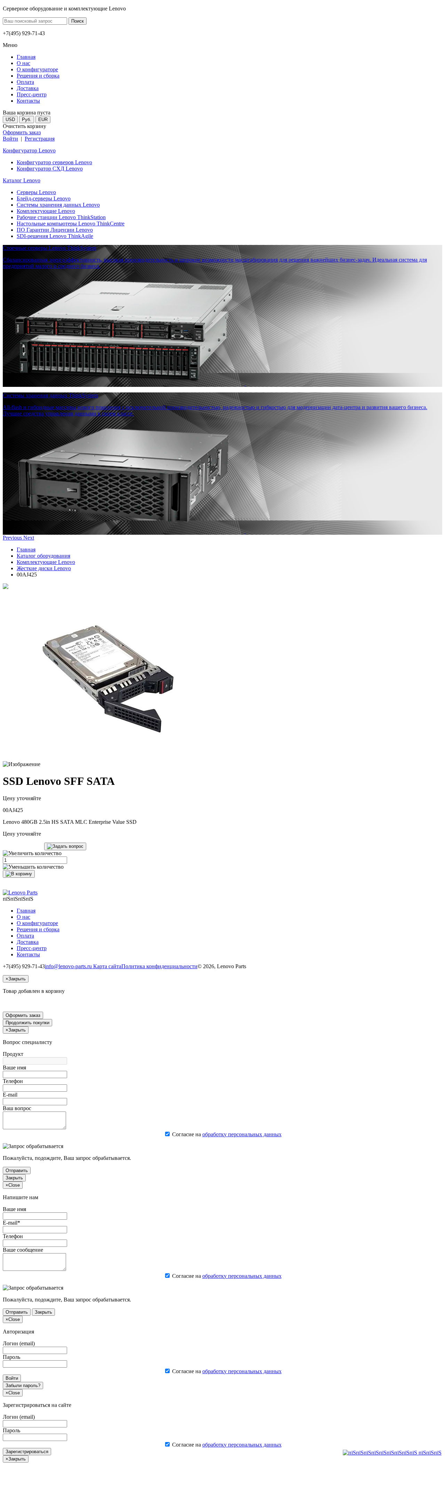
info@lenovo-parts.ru (69, 966)
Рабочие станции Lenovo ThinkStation (61, 217)
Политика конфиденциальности (159, 966)
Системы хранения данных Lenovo (58, 205)
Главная (26, 549)
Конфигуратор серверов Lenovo (54, 162)
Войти (10, 139)
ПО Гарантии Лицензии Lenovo (55, 230)
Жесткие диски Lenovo (44, 568)
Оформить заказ (22, 132)
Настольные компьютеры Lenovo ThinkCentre (70, 223)
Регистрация (40, 139)
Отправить (17, 1170)
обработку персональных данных (242, 1134)
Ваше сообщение (23, 1250)
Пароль (11, 1357)
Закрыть (14, 1177)
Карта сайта (107, 966)
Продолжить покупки (27, 1022)
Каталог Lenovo (21, 180)
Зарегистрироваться (27, 1451)
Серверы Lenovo (36, 192)
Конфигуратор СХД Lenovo (50, 169)
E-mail (10, 1095)
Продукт (13, 1054)
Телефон (13, 1081)
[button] (13, 538)
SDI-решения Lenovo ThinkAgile (55, 236)
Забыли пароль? (23, 1385)
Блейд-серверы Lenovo (44, 198)
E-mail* (11, 1223)
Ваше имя (14, 1067)
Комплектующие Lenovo (46, 211)
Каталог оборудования (43, 556)
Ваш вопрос (17, 1108)
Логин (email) (19, 1343)
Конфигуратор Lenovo (29, 150)
